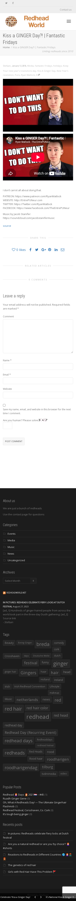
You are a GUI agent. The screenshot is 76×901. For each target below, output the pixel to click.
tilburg (47, 767)
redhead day (13, 725)
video (63, 773)
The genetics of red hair (22, 865)
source (7, 225)
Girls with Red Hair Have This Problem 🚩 (32, 871)
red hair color (37, 708)
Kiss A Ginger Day (46, 70)
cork (56, 649)
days (26, 655)
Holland (45, 679)
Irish (7, 686)
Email (6, 374)
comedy (59, 643)
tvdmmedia (49, 774)
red (58, 700)
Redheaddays (44, 739)
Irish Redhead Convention (29, 686)
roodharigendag (21, 767)
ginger (60, 663)
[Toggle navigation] (69, 21)
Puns (17, 74)
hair (55, 672)
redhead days (19, 741)
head (66, 672)
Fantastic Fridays (43, 65)
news (46, 699)
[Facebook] (13, 3)
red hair (13, 708)
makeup (54, 692)
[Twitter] (6, 3)
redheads (15, 753)
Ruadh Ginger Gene (15, 798)
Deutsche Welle (41, 655)
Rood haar (35, 758)
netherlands (27, 699)
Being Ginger (25, 642)
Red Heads (35, 751)
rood (50, 752)
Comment (8, 316)
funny (45, 662)
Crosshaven (12, 656)
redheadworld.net (16, 592)
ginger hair (10, 671)
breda (42, 644)
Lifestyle (54, 686)
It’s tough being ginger (16, 814)
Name (6, 360)
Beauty (9, 643)
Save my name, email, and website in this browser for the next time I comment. (37, 411)
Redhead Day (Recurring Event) (30, 732)
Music (11, 547)
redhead (38, 717)
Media (30, 65)
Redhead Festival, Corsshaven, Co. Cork (26, 810)
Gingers (28, 672)
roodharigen (58, 759)
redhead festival (45, 745)
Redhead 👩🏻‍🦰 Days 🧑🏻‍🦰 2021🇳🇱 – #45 (23, 794)
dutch (57, 655)
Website (7, 389)
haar (43, 671)
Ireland (58, 680)
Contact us (66, 9)
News (11, 553)
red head (61, 715)
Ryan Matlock (28, 74)
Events (12, 533)
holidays (57, 65)
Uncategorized (16, 560)
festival (30, 662)
